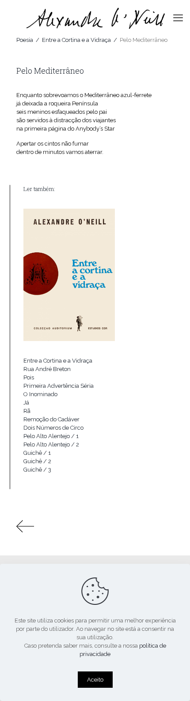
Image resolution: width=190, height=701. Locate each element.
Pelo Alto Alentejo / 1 (51, 436)
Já (26, 402)
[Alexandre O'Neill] (95, 17)
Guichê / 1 (37, 453)
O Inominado (40, 394)
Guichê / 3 (37, 469)
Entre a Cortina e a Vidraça (76, 40)
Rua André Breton (47, 369)
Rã (26, 411)
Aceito (95, 679)
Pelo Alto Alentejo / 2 (51, 444)
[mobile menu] (178, 17)
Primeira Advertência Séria (58, 385)
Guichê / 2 (37, 461)
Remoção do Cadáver (51, 419)
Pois (28, 377)
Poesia (24, 40)
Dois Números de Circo (53, 427)
